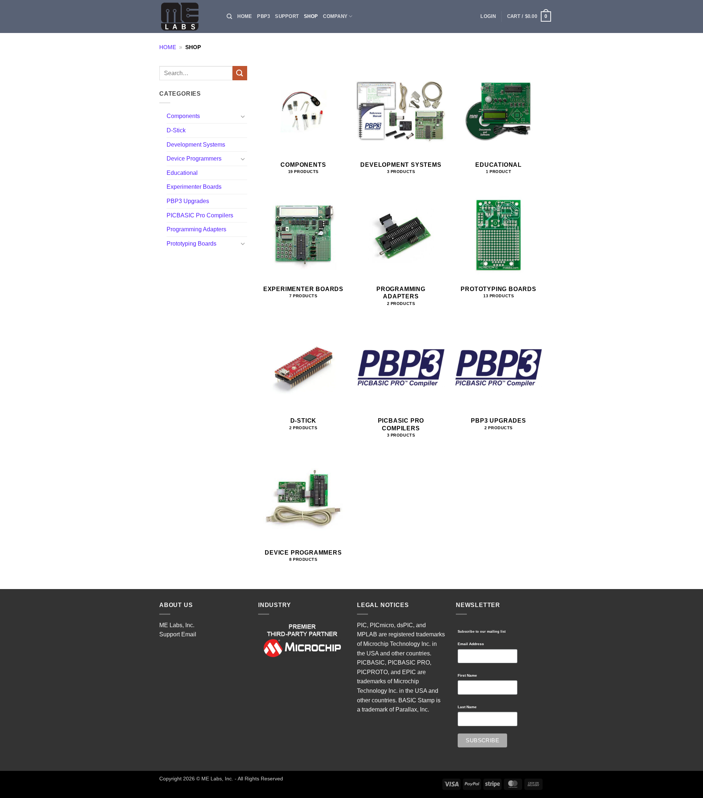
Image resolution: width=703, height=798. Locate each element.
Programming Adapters (196, 229)
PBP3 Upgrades (188, 201)
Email (188, 634)
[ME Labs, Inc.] (183, 16)
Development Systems (196, 144)
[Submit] (240, 73)
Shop (311, 16)
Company (335, 16)
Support (287, 16)
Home (244, 16)
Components (183, 116)
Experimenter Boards (194, 187)
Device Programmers (194, 158)
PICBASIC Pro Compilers (200, 215)
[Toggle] (242, 116)
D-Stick (176, 130)
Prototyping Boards (191, 243)
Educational (182, 173)
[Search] (229, 16)
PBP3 (263, 16)
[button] (488, 16)
